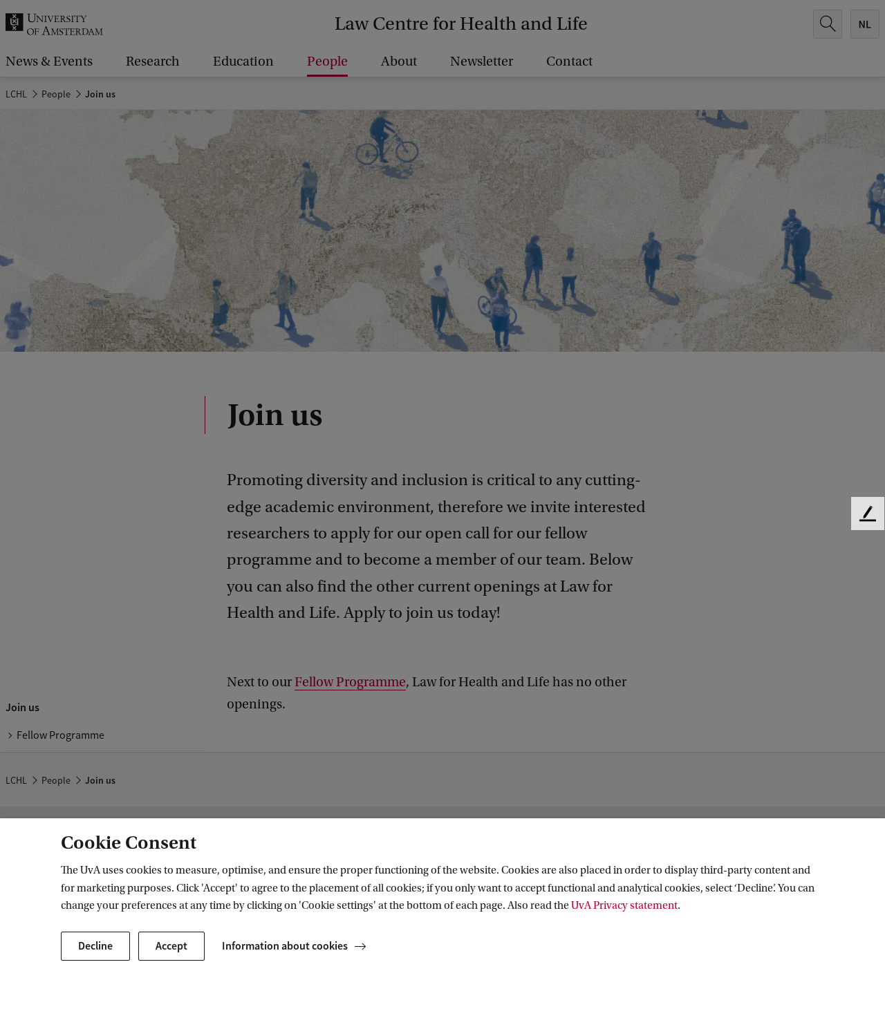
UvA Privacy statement (624, 905)
